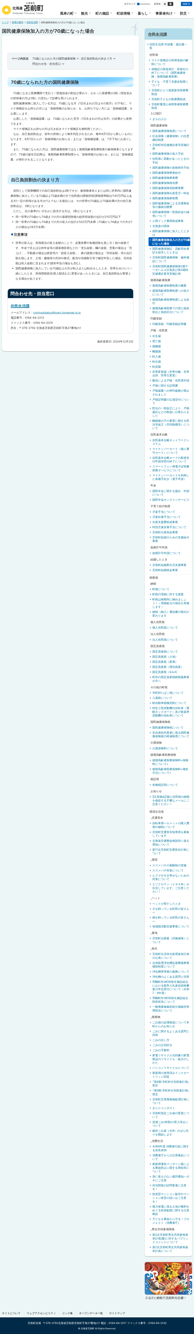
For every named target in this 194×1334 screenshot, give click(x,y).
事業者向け (164, 13)
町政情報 (123, 13)
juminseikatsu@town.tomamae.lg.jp (57, 312)
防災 (183, 13)
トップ (5, 22)
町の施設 (102, 13)
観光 (84, 13)
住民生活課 (32, 22)
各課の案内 (17, 22)
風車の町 (67, 13)
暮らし (143, 13)
